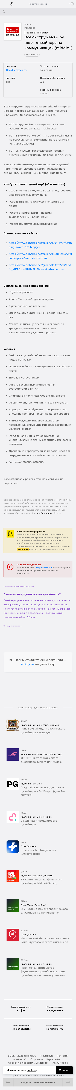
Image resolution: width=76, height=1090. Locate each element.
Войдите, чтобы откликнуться (38, 1082)
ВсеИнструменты (16, 70)
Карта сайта (53, 1059)
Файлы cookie (60, 1062)
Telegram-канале (43, 567)
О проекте (36, 1059)
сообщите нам (44, 513)
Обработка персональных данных (28, 1062)
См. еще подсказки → (13, 626)
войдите (27, 664)
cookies (31, 1070)
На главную (46, 1055)
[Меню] (4, 4)
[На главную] (12, 4)
